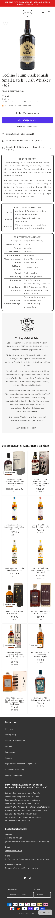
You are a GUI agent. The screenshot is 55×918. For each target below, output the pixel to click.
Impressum (10, 752)
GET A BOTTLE (30, 913)
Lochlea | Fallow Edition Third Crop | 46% (40, 612)
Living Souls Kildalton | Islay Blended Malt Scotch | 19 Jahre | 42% (14, 527)
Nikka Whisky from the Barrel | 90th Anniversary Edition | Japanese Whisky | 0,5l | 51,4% (14, 701)
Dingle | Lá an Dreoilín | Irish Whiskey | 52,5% (15, 612)
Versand (14, 101)
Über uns (9, 729)
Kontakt (8, 746)
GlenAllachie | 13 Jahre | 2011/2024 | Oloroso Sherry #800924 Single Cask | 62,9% (15, 483)
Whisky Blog (10, 735)
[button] (5, 12)
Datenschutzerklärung (14, 769)
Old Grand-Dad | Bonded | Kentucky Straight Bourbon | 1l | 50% (40, 655)
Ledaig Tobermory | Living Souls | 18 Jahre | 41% (15, 569)
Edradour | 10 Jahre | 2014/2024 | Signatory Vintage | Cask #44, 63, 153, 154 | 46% (15, 656)
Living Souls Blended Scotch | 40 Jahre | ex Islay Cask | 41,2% (40, 570)
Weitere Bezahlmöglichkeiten (27, 126)
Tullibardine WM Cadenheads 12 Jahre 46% (40, 699)
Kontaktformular (30, 868)
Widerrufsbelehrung (14, 775)
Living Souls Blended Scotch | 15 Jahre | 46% (40, 526)
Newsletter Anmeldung (15, 740)
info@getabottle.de (13, 850)
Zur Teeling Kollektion (26, 428)
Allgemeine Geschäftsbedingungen (20, 764)
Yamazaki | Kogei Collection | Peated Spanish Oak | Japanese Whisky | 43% (40, 483)
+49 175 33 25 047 (13, 838)
